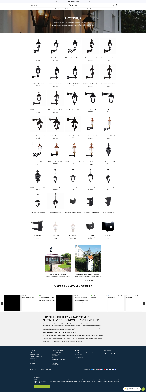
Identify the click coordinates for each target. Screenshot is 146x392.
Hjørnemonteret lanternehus (38, 237)
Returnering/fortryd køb (34, 354)
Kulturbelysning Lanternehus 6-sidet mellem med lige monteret (108, 84)
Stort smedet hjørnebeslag (108, 237)
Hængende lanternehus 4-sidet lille (55, 187)
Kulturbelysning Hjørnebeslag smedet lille (73, 212)
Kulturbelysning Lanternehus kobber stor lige (90, 162)
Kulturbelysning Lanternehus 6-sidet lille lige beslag (90, 84)
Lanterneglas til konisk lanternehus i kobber (55, 238)
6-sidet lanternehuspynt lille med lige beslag (91, 58)
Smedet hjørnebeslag (91, 237)
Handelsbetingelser (33, 358)
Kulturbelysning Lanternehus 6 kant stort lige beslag (37, 110)
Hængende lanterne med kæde (55, 212)
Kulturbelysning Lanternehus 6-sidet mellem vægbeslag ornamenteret (108, 58)
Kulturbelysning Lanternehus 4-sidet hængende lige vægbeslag (73, 110)
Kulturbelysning (37, 56)
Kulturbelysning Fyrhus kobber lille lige (55, 161)
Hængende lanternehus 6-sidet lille (108, 187)
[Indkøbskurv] (115, 5)
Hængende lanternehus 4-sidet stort (90, 187)
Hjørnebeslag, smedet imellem (108, 212)
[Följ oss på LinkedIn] (114, 353)
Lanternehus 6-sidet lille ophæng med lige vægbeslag (38, 136)
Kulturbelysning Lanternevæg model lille (108, 161)
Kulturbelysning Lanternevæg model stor (37, 187)
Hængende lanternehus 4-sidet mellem (73, 187)
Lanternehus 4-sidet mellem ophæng (90, 109)
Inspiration (87, 8)
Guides (31, 361)
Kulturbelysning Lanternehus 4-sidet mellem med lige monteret (55, 84)
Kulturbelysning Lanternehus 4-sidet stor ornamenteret (73, 58)
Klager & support (33, 359)
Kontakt (91, 8)
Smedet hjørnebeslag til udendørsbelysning (91, 212)
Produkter (54, 8)
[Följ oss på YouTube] (111, 353)
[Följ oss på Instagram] (108, 353)
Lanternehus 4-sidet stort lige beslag (73, 83)
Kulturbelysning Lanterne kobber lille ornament (91, 136)
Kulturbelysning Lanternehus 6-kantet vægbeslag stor (55, 110)
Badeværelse (60, 8)
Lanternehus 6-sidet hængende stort (73, 135)
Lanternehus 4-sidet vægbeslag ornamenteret (38, 58)
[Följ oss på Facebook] (105, 353)
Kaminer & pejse (80, 8)
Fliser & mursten (68, 8)
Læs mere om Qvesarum (42, 386)
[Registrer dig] (92, 357)
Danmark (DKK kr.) (33, 369)
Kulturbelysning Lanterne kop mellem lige (73, 161)
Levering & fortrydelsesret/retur (36, 356)
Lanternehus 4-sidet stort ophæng (108, 109)
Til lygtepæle (58, 278)
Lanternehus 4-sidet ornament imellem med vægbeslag (55, 58)
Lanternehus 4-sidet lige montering (37, 83)
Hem (30, 12)
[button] (12, 303)
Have (74, 8)
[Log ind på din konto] (113, 5)
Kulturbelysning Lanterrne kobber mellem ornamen (108, 136)
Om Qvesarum (32, 363)
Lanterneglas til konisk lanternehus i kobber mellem (73, 238)
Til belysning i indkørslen (88, 280)
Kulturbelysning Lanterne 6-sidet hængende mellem (55, 136)
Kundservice (32, 352)
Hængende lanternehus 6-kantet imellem (37, 212)
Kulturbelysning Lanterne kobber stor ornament (38, 162)
